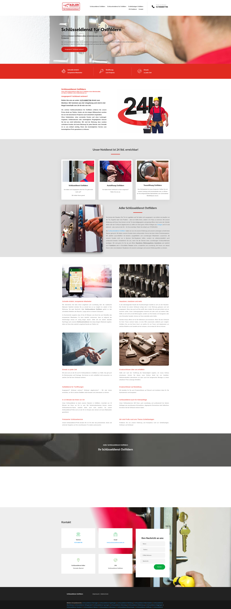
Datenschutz (104, 594)
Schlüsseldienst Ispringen (101, 605)
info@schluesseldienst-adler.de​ (115, 542)
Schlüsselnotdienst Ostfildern (116, 231)
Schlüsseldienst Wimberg (125, 603)
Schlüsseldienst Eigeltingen (108, 603)
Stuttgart (159, 224)
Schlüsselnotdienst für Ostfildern (116, 6)
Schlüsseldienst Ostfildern (97, 6)
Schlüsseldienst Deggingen (154, 605)
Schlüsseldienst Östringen (90, 603)
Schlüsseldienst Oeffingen (144, 607)
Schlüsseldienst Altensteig (119, 605)
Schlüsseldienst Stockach (74, 607)
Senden (159, 567)
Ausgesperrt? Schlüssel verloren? (74, 49)
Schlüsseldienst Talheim (90, 607)
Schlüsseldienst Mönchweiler (143, 603)
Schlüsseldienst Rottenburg (136, 605)
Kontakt (141, 9)
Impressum (95, 594)
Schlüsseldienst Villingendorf (83, 605)
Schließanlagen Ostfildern (135, 6)
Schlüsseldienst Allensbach (107, 607)
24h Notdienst (133, 9)
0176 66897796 (78, 542)
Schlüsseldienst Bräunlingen (126, 607)
